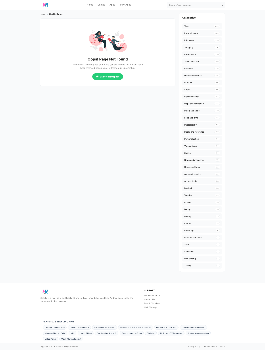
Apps (112, 4)
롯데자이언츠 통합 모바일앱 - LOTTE (135, 327)
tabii (72, 333)
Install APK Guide (152, 295)
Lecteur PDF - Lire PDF (166, 327)
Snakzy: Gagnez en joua (198, 333)
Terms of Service (210, 346)
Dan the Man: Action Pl (106, 333)
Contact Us (149, 299)
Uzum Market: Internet (71, 339)
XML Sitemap (150, 307)
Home (90, 4)
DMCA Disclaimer (152, 303)
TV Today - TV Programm (171, 333)
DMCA (222, 346)
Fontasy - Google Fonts (132, 333)
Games (101, 4)
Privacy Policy (194, 346)
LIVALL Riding (86, 333)
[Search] (222, 5)
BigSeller (151, 333)
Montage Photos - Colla (55, 333)
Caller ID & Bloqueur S (79, 327)
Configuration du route (55, 327)
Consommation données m (193, 327)
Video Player (50, 339)
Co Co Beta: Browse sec (104, 327)
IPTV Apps (125, 4)
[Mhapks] (45, 5)
